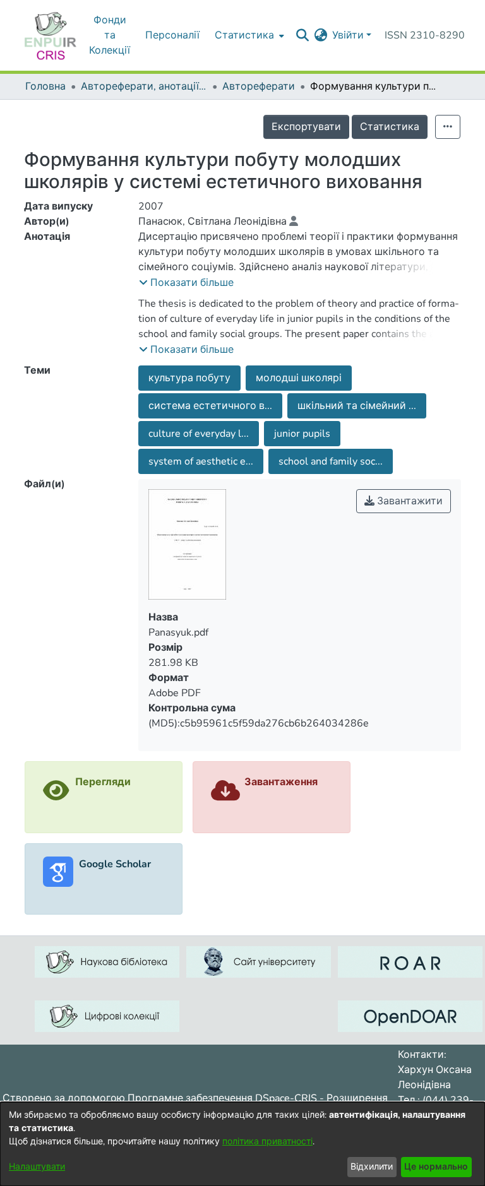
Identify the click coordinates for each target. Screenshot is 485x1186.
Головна (45, 86)
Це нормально (436, 1167)
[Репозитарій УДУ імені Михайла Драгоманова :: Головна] (50, 35)
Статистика (389, 127)
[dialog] (242, 1144)
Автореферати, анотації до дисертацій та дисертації (144, 86)
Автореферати (258, 86)
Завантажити (408, 501)
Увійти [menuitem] (348, 35)
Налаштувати (37, 1167)
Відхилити (371, 1167)
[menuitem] (320, 35)
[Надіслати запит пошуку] (302, 35)
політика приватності (267, 1141)
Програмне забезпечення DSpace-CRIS (222, 1098)
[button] (186, 283)
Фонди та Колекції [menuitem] (109, 35)
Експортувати (306, 127)
